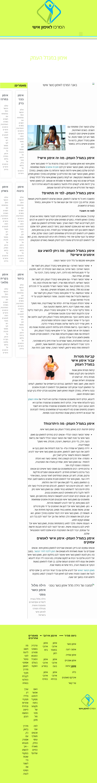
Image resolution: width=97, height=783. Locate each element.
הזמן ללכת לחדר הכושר (44, 551)
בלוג (74, 672)
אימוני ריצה (71, 649)
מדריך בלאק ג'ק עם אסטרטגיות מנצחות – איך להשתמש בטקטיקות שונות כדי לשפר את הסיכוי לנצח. (23, 749)
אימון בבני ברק (21, 99)
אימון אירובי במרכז (45, 675)
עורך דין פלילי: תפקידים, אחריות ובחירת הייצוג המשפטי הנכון (24, 703)
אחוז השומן (33, 399)
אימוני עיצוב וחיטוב (70, 666)
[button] (81, 34)
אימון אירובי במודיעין (44, 663)
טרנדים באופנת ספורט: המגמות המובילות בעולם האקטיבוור (33, 655)
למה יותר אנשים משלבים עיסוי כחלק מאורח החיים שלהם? (34, 739)
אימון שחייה (71, 654)
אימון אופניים (70, 660)
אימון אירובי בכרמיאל (53, 675)
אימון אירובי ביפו (45, 646)
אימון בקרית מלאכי (4, 278)
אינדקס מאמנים (69, 677)
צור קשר (72, 683)
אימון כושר (71, 643)
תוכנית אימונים (52, 167)
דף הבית (57, 64)
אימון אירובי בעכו (54, 663)
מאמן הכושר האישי (86, 570)
